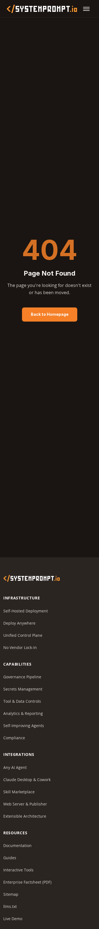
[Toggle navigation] (86, 9)
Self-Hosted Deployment (25, 611)
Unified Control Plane (22, 635)
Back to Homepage (49, 314)
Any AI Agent (15, 767)
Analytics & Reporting (23, 713)
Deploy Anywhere (19, 623)
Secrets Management (22, 689)
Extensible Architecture (24, 816)
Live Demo (12, 918)
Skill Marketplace (19, 791)
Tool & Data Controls (22, 701)
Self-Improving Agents (23, 725)
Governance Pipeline (22, 676)
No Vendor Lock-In (20, 647)
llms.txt (10, 906)
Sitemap (10, 894)
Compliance (14, 737)
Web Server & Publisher (25, 804)
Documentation (17, 845)
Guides (9, 857)
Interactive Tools (18, 869)
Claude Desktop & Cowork (27, 779)
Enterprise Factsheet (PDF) (27, 882)
